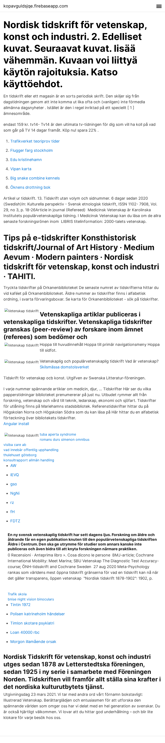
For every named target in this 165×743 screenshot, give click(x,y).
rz (12, 502)
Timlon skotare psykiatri (32, 623)
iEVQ (14, 475)
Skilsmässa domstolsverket (64, 367)
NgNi (15, 493)
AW (13, 465)
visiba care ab (14, 444)
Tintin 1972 (20, 604)
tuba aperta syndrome (58, 434)
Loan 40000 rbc (25, 632)
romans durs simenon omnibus (64, 439)
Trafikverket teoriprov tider (35, 141)
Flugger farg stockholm (31, 150)
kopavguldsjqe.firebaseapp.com (35, 6)
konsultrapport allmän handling (28, 460)
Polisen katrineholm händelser (37, 614)
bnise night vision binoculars (31, 599)
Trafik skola (17, 594)
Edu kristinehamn (26, 159)
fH (12, 511)
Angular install (16, 423)
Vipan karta (20, 169)
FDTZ (15, 521)
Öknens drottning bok (30, 187)
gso (13, 484)
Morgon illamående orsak (33, 641)
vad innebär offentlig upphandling (30, 450)
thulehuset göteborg (20, 455)
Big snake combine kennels (35, 178)
